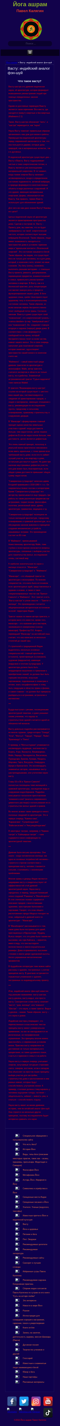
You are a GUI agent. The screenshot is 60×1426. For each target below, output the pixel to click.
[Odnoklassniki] (24, 1413)
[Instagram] (36, 1401)
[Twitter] (24, 1401)
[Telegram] (36, 1413)
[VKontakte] (12, 1413)
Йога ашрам (30, 4)
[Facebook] (12, 1401)
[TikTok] (48, 1413)
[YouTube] (48, 1401)
